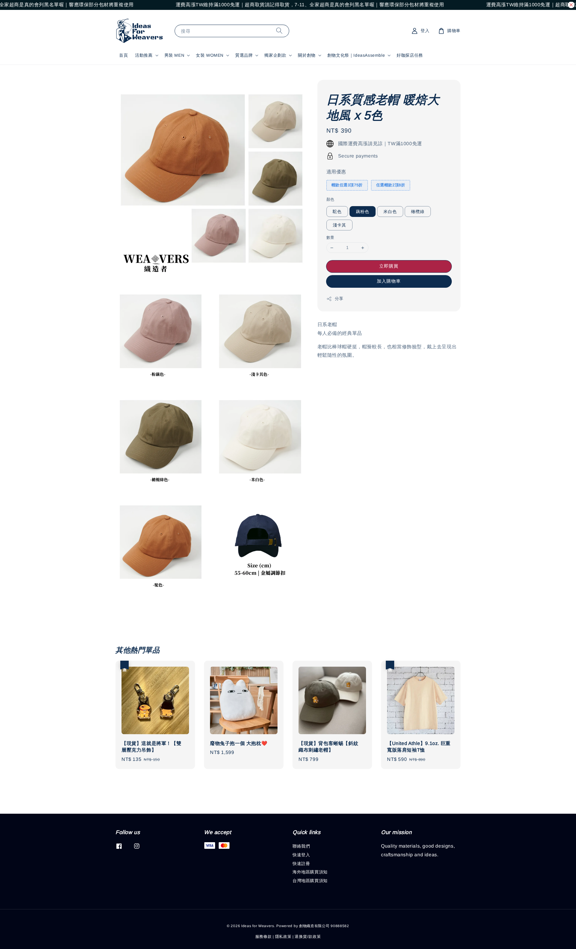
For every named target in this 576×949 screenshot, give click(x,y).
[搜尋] (279, 31)
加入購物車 (389, 281)
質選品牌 (244, 55)
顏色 (330, 199)
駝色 (337, 211)
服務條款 (263, 936)
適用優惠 (336, 172)
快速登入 (301, 854)
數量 (330, 238)
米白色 (390, 211)
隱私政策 (283, 936)
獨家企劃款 (275, 55)
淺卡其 (339, 225)
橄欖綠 (417, 211)
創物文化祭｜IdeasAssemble (356, 55)
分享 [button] (339, 298)
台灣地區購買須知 (310, 880)
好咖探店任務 (410, 55)
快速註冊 (301, 863)
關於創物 (306, 55)
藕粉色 (362, 211)
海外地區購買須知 (310, 871)
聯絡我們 (301, 846)
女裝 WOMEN (210, 55)
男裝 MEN (174, 55)
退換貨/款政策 (308, 936)
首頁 (123, 55)
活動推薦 (143, 55)
